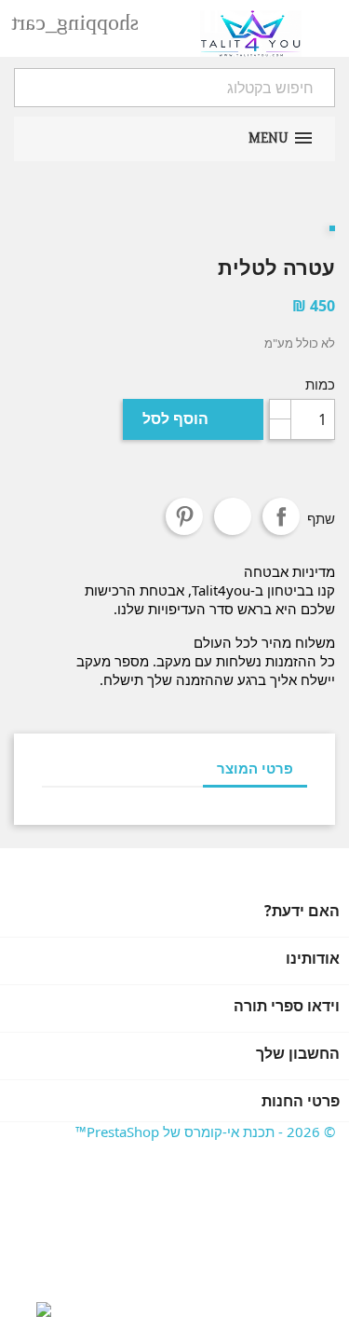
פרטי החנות (301, 1101)
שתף (281, 516)
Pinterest (184, 516)
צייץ (232, 516)
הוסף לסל (192, 418)
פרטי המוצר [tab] (255, 768)
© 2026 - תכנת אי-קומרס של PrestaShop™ (205, 1131)
